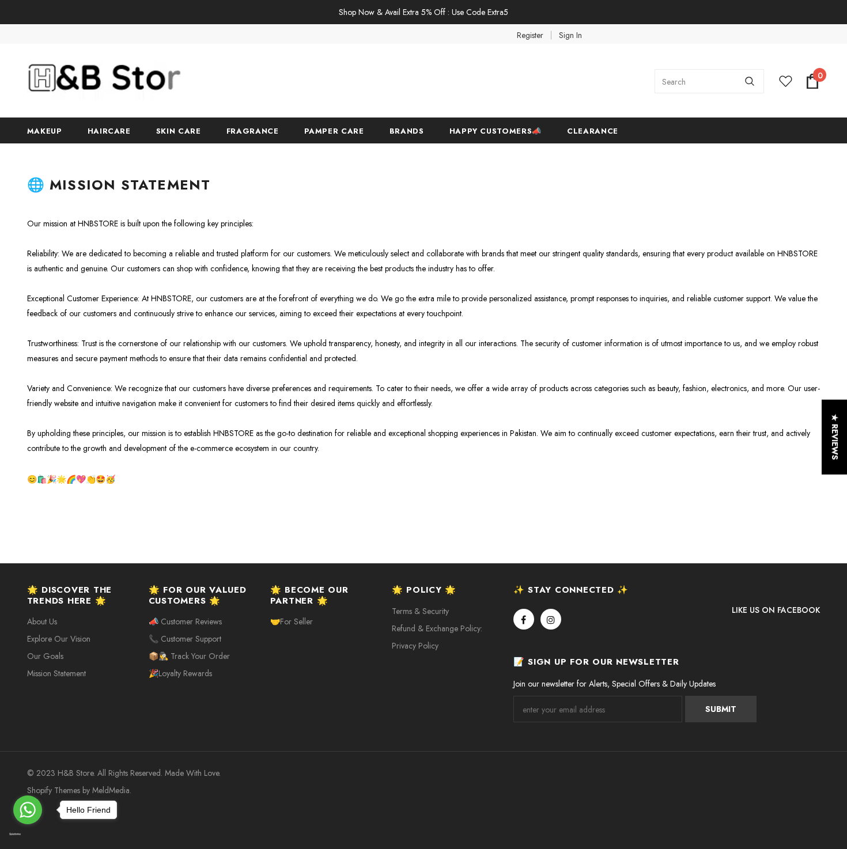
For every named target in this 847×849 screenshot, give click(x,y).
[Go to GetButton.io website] (27, 834)
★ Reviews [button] (835, 437)
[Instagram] (550, 619)
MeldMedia (111, 790)
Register (530, 35)
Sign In (570, 35)
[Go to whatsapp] (27, 809)
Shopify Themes (53, 790)
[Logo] (113, 81)
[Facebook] (523, 619)
